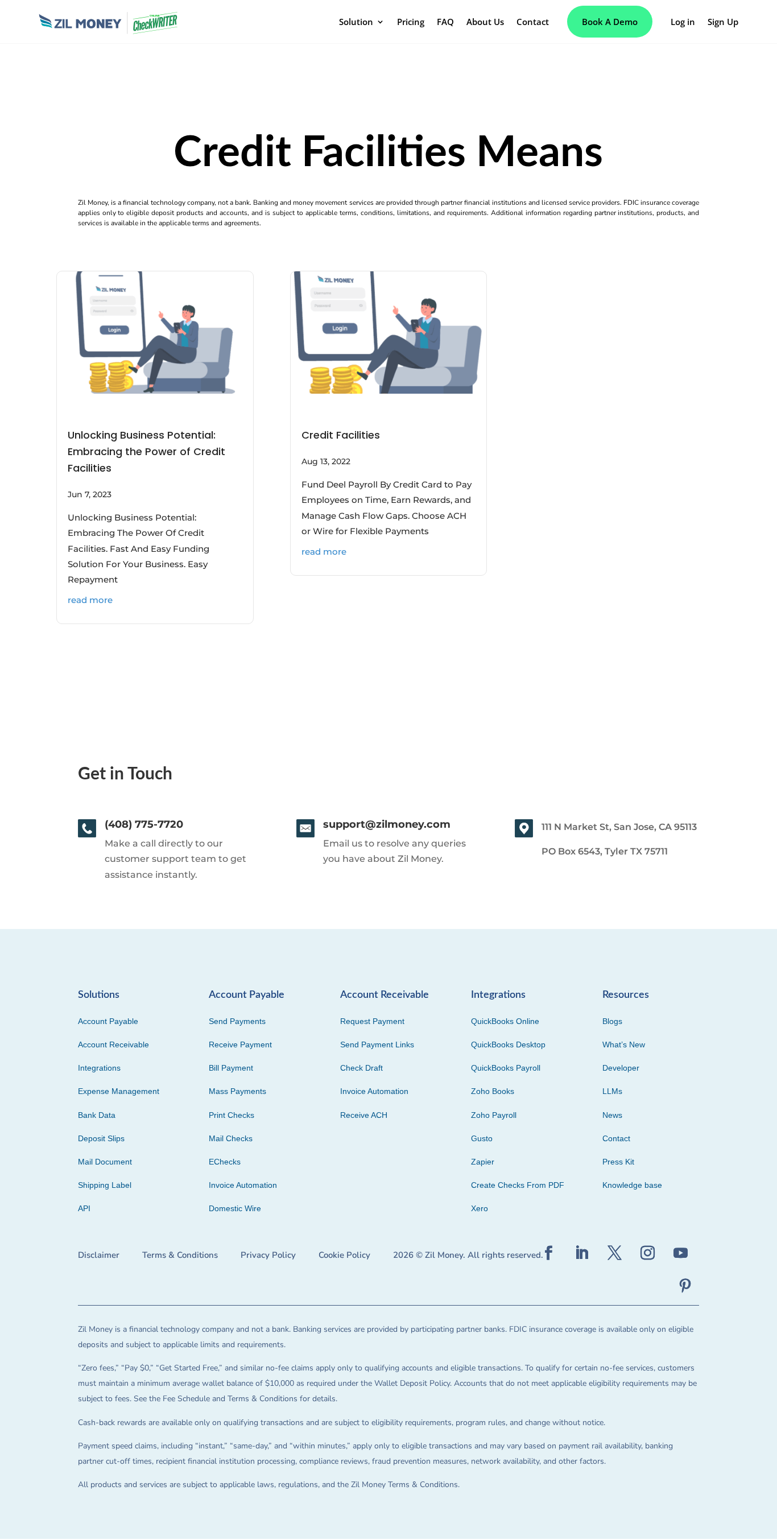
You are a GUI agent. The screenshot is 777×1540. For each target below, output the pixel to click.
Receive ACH (363, 1115)
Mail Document (105, 1161)
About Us (485, 21)
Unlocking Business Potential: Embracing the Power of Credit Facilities (146, 451)
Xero (479, 1208)
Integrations (99, 1067)
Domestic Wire (235, 1208)
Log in (683, 21)
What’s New (623, 1044)
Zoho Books (492, 1091)
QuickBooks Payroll (505, 1067)
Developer (620, 1067)
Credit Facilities (340, 435)
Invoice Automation (243, 1185)
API (84, 1208)
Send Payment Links (377, 1044)
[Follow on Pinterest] (685, 1286)
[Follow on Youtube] (680, 1253)
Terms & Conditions (180, 1255)
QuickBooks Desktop (508, 1044)
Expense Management (118, 1091)
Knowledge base (632, 1185)
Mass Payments (237, 1091)
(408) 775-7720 (144, 824)
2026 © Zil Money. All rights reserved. (468, 1255)
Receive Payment (240, 1044)
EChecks (225, 1161)
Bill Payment (231, 1067)
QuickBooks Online (505, 1021)
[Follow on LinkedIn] (581, 1253)
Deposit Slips (101, 1138)
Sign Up (723, 21)
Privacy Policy (268, 1255)
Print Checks (231, 1115)
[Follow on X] (614, 1253)
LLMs (612, 1091)
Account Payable (108, 1021)
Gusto (482, 1138)
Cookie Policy (344, 1255)
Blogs (612, 1021)
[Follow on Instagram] (647, 1253)
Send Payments (237, 1021)
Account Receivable (113, 1044)
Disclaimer (98, 1255)
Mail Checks (231, 1138)
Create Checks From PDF (517, 1185)
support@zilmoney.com (387, 824)
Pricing (410, 21)
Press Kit (618, 1161)
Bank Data (96, 1115)
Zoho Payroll (493, 1115)
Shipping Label (104, 1185)
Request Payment (372, 1021)
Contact (532, 21)
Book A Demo (610, 21)
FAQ (445, 21)
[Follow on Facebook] (548, 1253)
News (612, 1115)
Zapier (482, 1161)
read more (90, 599)
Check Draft (361, 1067)
